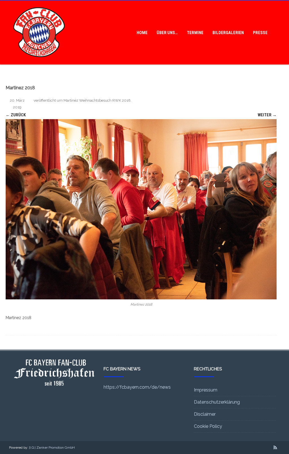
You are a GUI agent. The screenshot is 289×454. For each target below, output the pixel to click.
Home (142, 32)
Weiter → (267, 114)
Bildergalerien (228, 32)
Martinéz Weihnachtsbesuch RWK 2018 (97, 100)
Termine (195, 32)
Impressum (205, 390)
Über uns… (167, 32)
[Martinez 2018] (141, 209)
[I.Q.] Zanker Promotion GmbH (52, 447)
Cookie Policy (208, 426)
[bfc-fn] (39, 62)
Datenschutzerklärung (217, 402)
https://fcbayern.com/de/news (137, 387)
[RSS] (275, 447)
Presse (260, 32)
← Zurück (16, 114)
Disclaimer (205, 414)
